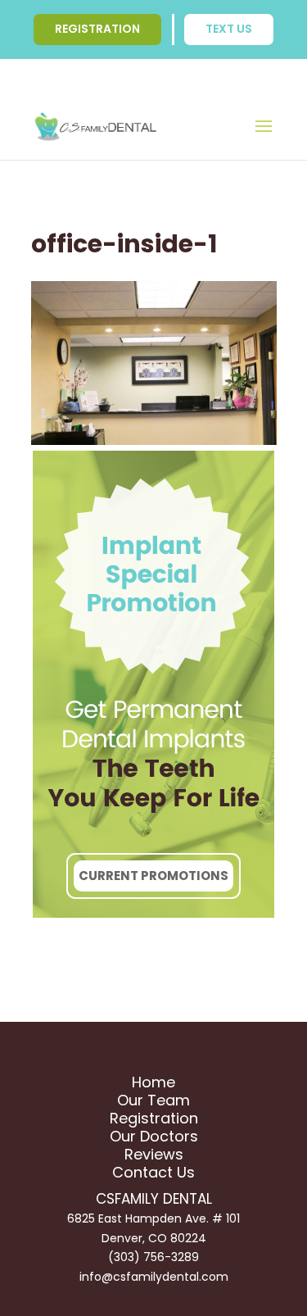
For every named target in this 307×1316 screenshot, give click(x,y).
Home (153, 1082)
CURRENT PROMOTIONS (153, 875)
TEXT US (228, 28)
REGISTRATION (97, 28)
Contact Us (153, 1172)
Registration (154, 1118)
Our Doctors (154, 1136)
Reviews (153, 1154)
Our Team (153, 1100)
